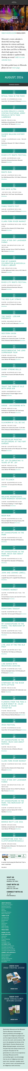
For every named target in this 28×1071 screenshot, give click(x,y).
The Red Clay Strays (11, 299)
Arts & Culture (12, 33)
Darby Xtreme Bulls (11, 369)
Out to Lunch (7, 480)
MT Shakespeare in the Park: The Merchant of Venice (12, 803)
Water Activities (4, 926)
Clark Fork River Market (13, 221)
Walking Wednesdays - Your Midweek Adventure (13, 498)
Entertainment (4, 920)
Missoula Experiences (6, 954)
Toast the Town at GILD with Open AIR (12, 387)
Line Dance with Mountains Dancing (10, 665)
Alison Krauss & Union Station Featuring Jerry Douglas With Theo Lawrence (13, 114)
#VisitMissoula (11, 895)
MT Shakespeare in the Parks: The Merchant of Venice (13, 626)
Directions (23, 101)
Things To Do (4, 33)
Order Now (14, 989)
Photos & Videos (5, 957)
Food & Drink (4, 923)
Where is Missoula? (5, 913)
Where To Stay (5, 932)
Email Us (9, 888)
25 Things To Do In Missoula (7, 945)
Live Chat (15, 888)
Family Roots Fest (10, 206)
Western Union (8, 333)
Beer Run (5, 516)
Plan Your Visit (6, 934)
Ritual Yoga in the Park (13, 96)
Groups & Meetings (5, 939)
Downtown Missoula (5, 906)
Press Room (5, 930)
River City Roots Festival (14, 155)
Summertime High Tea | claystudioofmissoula (12, 840)
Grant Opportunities (5, 960)
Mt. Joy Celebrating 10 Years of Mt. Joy (12, 462)
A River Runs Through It (6, 904)
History (3, 909)
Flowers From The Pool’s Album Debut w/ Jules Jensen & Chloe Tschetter (13, 705)
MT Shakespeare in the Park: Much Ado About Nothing (12, 554)
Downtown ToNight (10, 609)
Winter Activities (5, 927)
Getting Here (4, 936)
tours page (16, 67)
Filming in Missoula (5, 955)
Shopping (3, 924)
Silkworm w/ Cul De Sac (13, 422)
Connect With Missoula (8, 952)
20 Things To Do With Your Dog (8, 950)
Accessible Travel (5, 942)
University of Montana (6, 912)
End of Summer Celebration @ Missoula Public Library (13, 263)
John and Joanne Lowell (13, 573)
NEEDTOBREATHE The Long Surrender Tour (13, 351)
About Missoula (6, 903)
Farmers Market (9, 590)
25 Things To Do (5, 917)
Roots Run (6, 172)
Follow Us (3, 867)
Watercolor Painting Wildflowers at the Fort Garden (13, 441)
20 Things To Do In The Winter (8, 948)
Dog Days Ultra (8, 189)
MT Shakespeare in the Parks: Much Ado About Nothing (12, 742)
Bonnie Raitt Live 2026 (12, 822)
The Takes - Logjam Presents (10, 317)
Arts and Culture (5, 918)
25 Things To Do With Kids (7, 947)
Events (3, 921)
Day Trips (3, 937)
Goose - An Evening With (13, 406)
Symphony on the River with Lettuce (12, 684)
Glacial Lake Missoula (6, 907)
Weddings (3, 940)
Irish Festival (8, 725)
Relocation (3, 910)
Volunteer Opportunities (6, 958)
